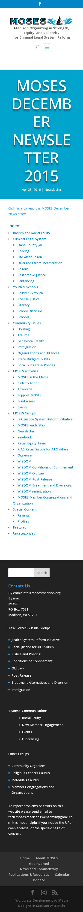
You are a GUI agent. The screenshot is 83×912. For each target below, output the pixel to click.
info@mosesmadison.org (42, 593)
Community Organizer (28, 765)
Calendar (62, 874)
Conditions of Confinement (32, 661)
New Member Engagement (42, 725)
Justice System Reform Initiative (36, 640)
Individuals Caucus (25, 780)
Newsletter (52, 189)
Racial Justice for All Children (33, 647)
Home (25, 858)
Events (27, 732)
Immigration (21, 689)
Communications (34, 710)
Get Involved (39, 863)
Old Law (18, 668)
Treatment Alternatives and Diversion (40, 682)
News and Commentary (39, 869)
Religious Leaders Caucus (31, 773)
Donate (39, 880)
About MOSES (47, 858)
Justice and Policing (26, 654)
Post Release (21, 675)
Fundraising (30, 739)
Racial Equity (31, 718)
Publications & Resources (29, 874)
